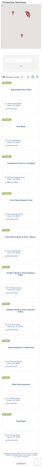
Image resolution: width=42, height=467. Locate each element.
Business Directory (10, 453)
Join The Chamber (22, 456)
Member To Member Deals (14, 455)
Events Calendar (33, 453)
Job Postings (27, 455)
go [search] (22, 66)
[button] (29, 16)
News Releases (21, 453)
